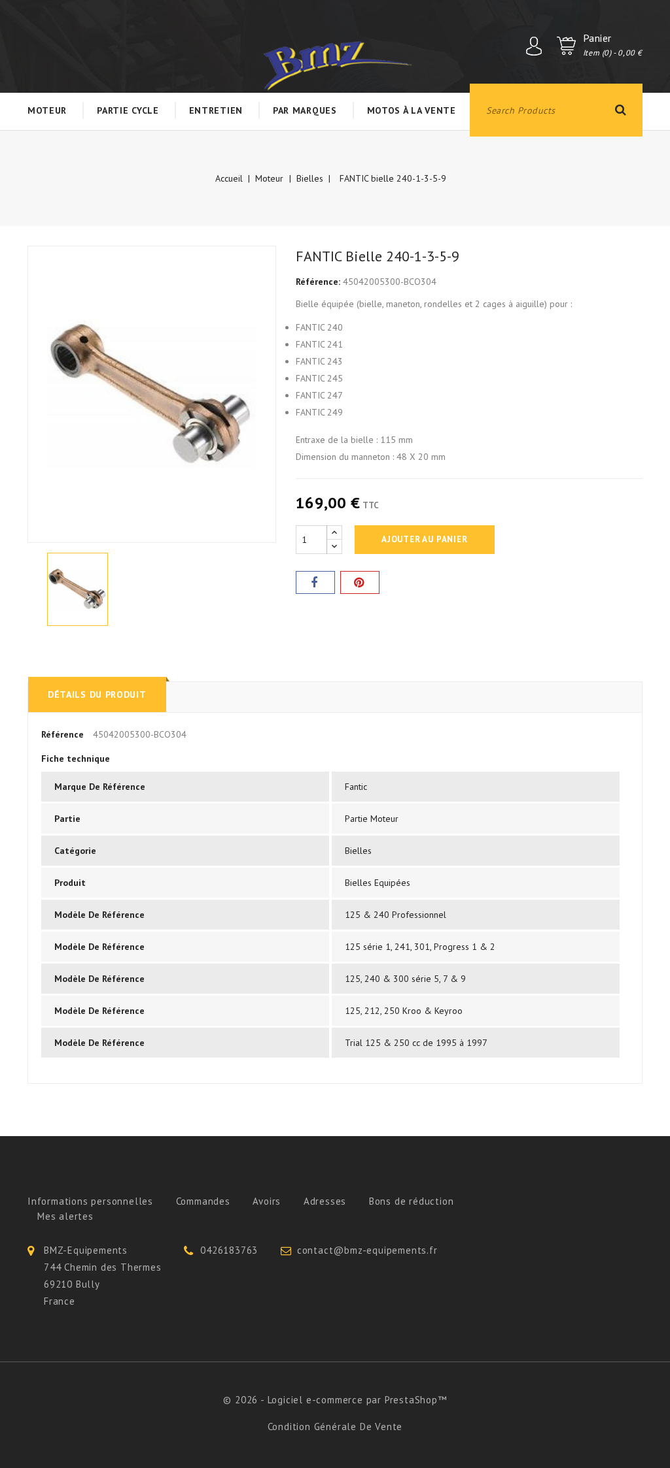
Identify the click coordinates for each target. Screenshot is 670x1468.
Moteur (47, 110)
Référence (62, 734)
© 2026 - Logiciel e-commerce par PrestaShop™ (334, 1400)
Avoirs (267, 1201)
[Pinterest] (360, 582)
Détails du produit (97, 694)
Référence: (318, 281)
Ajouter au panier (424, 539)
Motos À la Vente (411, 110)
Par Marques (305, 110)
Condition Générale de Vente (335, 1426)
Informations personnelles (90, 1201)
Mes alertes (65, 1216)
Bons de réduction (411, 1201)
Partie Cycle (127, 110)
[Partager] (315, 582)
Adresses (325, 1201)
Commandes (203, 1201)
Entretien (216, 110)
